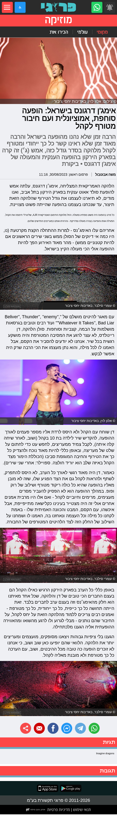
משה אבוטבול (105, 174)
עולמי (82, 32)
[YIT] (35, 809)
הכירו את (59, 32)
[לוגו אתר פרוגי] (58, 7)
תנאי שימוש (81, 809)
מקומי (102, 32)
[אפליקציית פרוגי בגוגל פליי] (69, 788)
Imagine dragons (105, 753)
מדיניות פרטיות (58, 809)
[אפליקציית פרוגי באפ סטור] (47, 788)
